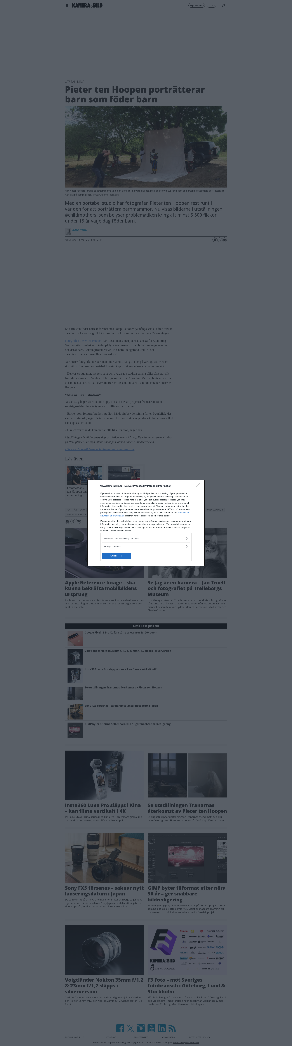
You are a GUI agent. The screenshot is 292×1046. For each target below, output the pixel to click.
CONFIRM (116, 556)
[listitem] (146, 538)
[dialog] (146, 523)
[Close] (199, 486)
